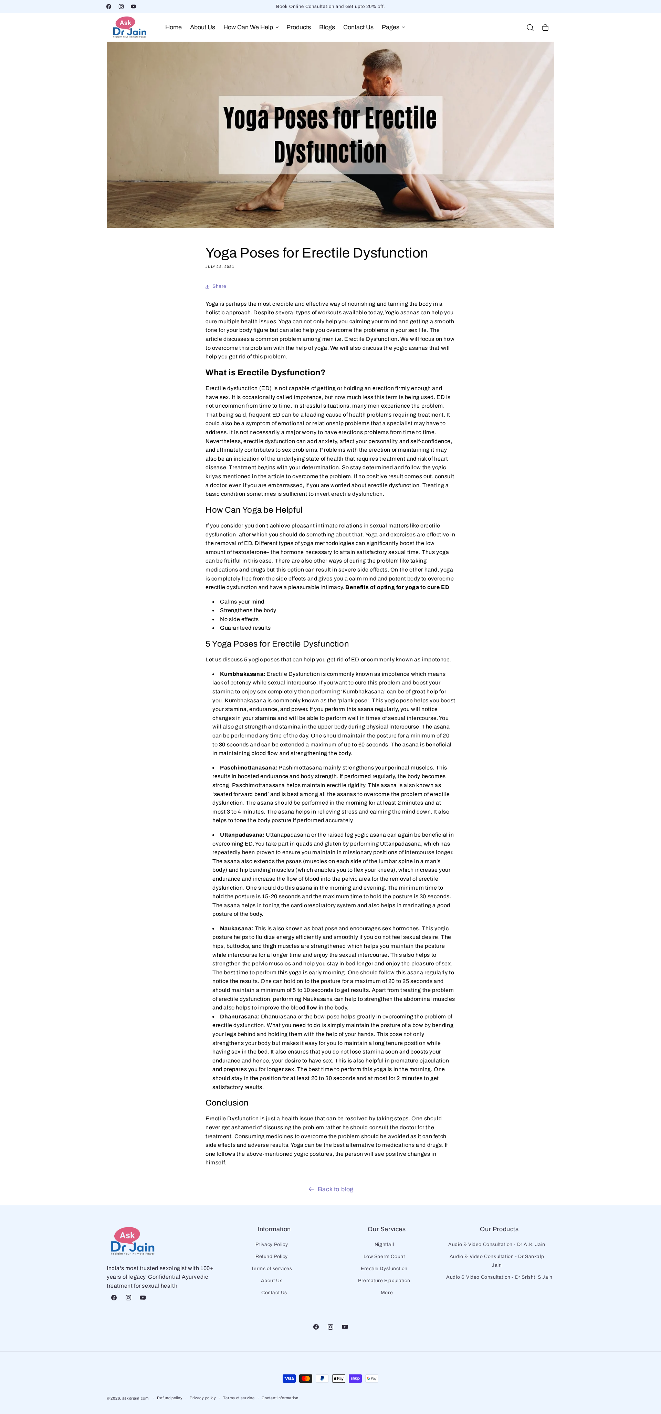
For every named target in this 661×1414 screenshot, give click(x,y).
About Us (272, 1280)
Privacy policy (203, 1398)
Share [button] (219, 286)
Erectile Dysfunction (384, 1268)
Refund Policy (271, 1256)
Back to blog (336, 1189)
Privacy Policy (271, 1244)
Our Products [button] (499, 1229)
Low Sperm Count (384, 1256)
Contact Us (274, 1293)
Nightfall (384, 1244)
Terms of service (238, 1398)
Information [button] (274, 1229)
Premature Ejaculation (384, 1280)
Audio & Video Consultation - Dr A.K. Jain (496, 1244)
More (387, 1293)
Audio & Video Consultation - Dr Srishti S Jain (499, 1277)
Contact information (280, 1398)
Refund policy (169, 1398)
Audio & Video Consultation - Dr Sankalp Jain (497, 1261)
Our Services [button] (387, 1229)
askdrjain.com (135, 1398)
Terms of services (271, 1268)
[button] (250, 27)
